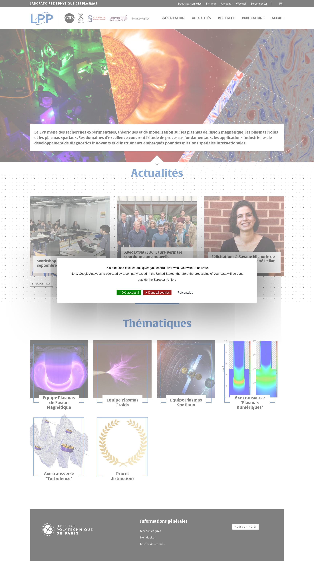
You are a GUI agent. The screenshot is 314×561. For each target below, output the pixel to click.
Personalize (185, 292)
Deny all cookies (159, 292)
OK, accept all (130, 292)
